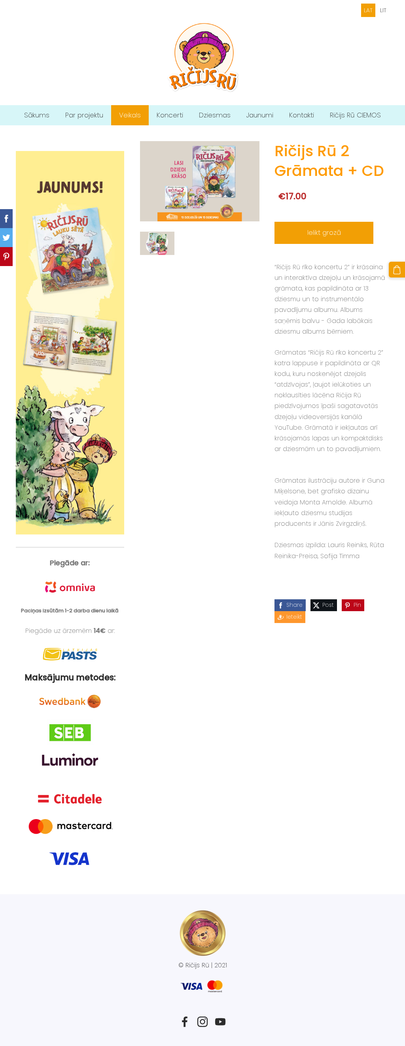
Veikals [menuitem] (130, 115)
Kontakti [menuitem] (301, 115)
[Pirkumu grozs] (397, 270)
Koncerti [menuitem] (170, 115)
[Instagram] (202, 1022)
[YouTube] (220, 1022)
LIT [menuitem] (383, 10)
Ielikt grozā (324, 232)
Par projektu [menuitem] (84, 115)
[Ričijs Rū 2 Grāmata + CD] (157, 243)
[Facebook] (185, 1022)
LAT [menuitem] (368, 10)
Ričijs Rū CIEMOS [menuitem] (355, 115)
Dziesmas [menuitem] (215, 115)
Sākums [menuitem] (36, 115)
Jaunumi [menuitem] (259, 115)
